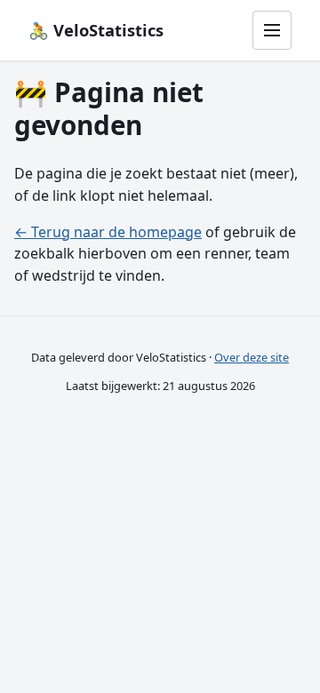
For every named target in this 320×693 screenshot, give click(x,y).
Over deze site (251, 357)
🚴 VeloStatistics (96, 30)
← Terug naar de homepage (108, 232)
